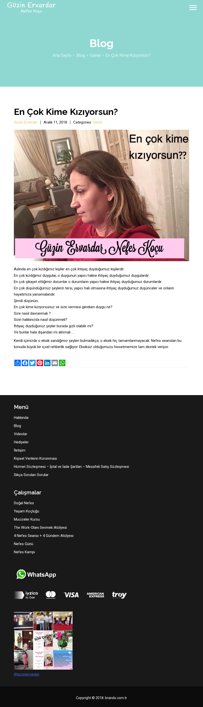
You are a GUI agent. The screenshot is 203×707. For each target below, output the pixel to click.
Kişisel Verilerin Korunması (35, 458)
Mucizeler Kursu (27, 519)
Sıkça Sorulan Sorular (31, 475)
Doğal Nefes (24, 503)
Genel (95, 55)
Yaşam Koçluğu (26, 511)
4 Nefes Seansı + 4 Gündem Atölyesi (44, 535)
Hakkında (21, 417)
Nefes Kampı (24, 552)
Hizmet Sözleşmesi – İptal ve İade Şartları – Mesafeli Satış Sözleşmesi (71, 466)
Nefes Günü (23, 544)
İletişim (19, 450)
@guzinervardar (26, 674)
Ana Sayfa (61, 55)
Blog (80, 55)
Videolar (20, 434)
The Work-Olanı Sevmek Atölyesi (40, 527)
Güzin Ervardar (25, 122)
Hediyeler (21, 442)
